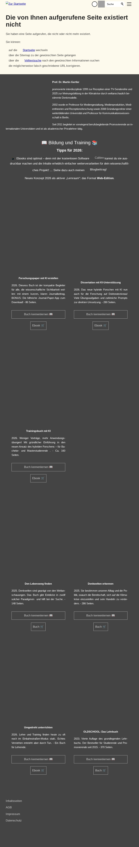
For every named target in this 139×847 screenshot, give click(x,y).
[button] (94, 4)
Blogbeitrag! (98, 169)
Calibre (99, 157)
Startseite (29, 50)
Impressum (13, 814)
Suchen (122, 4)
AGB (9, 807)
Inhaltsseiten (14, 801)
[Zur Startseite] (16, 4)
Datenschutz (14, 820)
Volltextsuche (32, 60)
